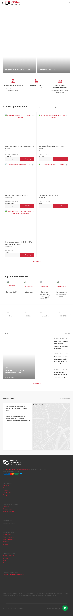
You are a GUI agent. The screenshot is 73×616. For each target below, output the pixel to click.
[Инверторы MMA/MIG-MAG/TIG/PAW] (19, 60)
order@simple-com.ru (23, 469)
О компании (7, 535)
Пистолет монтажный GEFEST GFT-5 (17, 195)
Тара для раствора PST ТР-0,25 (49, 195)
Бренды (5, 558)
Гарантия (6, 506)
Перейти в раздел (65, 398)
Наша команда (8, 539)
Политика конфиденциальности (13, 574)
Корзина (5, 563)
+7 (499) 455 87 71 (9, 469)
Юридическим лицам (10, 495)
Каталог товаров (8, 556)
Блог (4, 560)
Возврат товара (8, 509)
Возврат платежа (8, 511)
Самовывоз (7, 492)
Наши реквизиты (8, 537)
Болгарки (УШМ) (11, 292)
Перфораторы (28, 292)
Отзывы (5, 544)
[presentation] (2, 314)
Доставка (6, 490)
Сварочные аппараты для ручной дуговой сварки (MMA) (45, 295)
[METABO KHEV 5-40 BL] (54, 60)
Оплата (5, 488)
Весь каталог (66, 107)
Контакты (6, 485)
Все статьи (67, 333)
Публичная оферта (9, 577)
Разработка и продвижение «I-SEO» (58, 609)
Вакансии (6, 542)
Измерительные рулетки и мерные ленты (61, 294)
